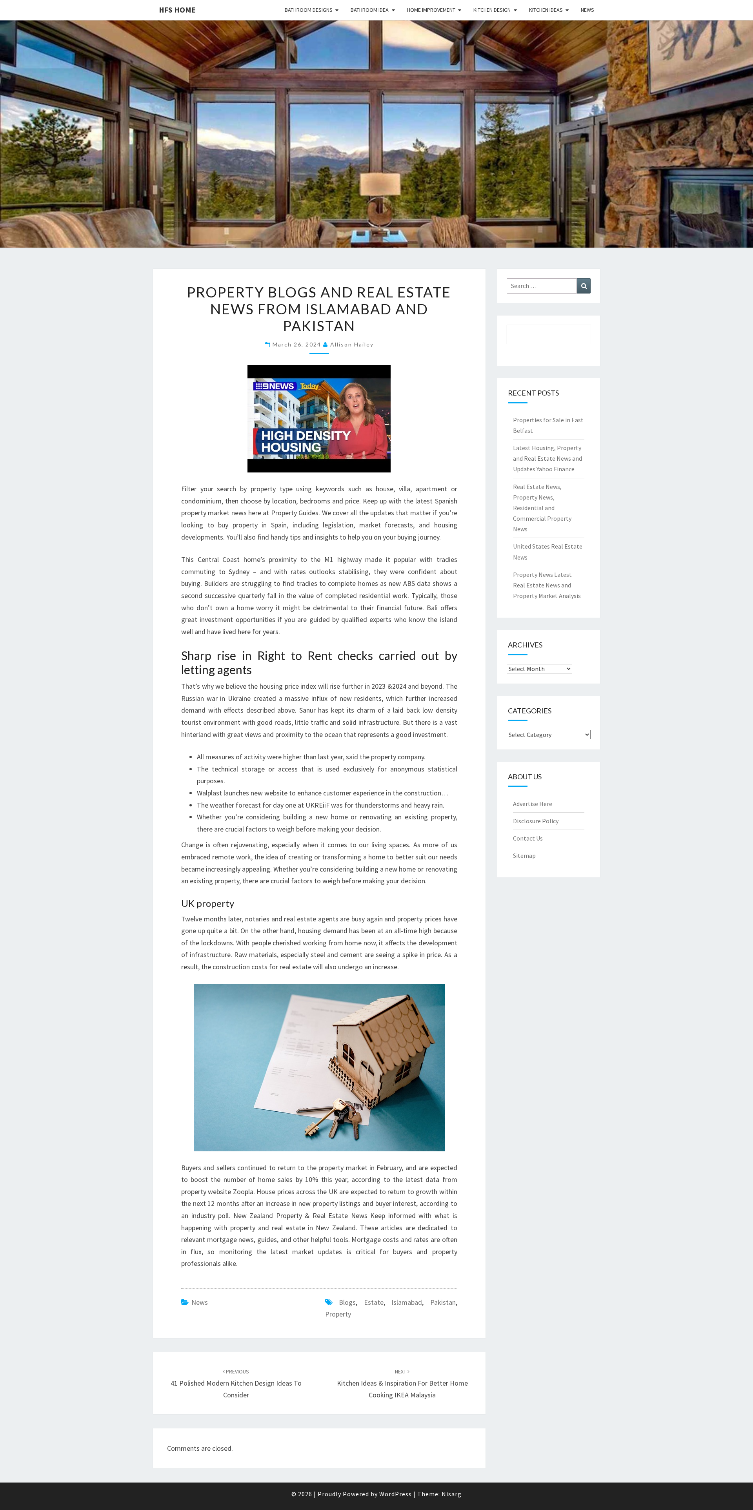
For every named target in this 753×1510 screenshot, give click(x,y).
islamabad (406, 1302)
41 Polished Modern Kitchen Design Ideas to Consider (236, 1383)
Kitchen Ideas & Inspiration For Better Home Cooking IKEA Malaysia (402, 1383)
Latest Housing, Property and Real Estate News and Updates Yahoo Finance (547, 458)
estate (374, 1302)
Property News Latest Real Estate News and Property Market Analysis (547, 585)
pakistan (443, 1302)
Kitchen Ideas (546, 9)
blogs (347, 1302)
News (587, 9)
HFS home (177, 10)
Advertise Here (532, 804)
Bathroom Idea (370, 9)
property (338, 1314)
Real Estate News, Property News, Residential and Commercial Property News (542, 508)
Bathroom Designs (309, 9)
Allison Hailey (352, 344)
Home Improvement (431, 9)
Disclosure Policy (535, 821)
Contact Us (528, 838)
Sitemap (524, 855)
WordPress (395, 1494)
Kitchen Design (492, 9)
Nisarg (452, 1494)
